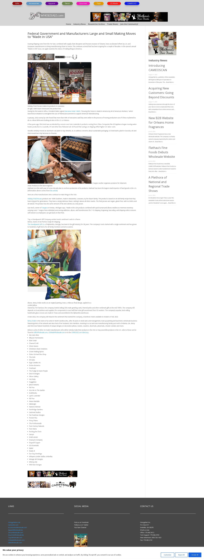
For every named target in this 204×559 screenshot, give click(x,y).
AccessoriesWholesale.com (17, 527)
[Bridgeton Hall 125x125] (80, 547)
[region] (102, 553)
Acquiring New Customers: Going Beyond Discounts (161, 92)
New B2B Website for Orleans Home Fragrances (161, 122)
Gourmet (83, 3)
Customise (167, 555)
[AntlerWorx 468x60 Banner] (52, 61)
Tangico (44, 208)
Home (68, 24)
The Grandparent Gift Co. (36, 224)
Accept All (195, 555)
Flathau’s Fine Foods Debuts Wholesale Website (162, 152)
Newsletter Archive (96, 24)
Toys (99, 3)
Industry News (79, 24)
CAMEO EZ (132, 3)
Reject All (181, 555)
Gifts (17, 3)
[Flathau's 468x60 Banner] (52, 478)
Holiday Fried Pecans (35, 199)
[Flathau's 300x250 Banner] (162, 55)
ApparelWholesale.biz (15, 530)
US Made (114, 3)
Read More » (170, 82)
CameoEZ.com (13, 525)
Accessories (34, 3)
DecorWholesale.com (15, 533)
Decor (67, 3)
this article (53, 191)
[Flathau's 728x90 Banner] (129, 21)
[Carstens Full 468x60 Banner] (52, 488)
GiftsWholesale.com (41, 332)
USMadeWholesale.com (56, 332)
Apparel (51, 3)
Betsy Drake (32, 321)
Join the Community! (129, 24)
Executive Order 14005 (72, 111)
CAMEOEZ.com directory (79, 332)
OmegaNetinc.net (14, 522)
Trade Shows (112, 24)
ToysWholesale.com (15, 537)
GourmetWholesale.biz (16, 535)
